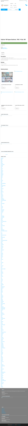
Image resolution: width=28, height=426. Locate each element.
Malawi (1, 288)
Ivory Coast (2, 265)
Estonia (1, 227)
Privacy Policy (3, 409)
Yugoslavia (2, 383)
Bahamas (2, 171)
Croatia (1, 212)
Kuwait (1, 275)
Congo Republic (2, 209)
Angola (1, 162)
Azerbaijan (2, 170)
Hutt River (2, 256)
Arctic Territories (2, 164)
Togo (1, 362)
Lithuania (2, 283)
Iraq (1, 261)
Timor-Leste (2, 361)
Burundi (2, 193)
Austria (1, 169)
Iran (1, 260)
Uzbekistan (2, 375)
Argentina (2, 165)
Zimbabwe (2, 386)
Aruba (1, 167)
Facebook (24, 10)
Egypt (1, 223)
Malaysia (2, 290)
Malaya (1, 289)
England (2, 224)
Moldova (2, 299)
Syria (1, 355)
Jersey (1, 269)
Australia (2, 168)
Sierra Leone (2, 338)
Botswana (2, 186)
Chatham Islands (2, 203)
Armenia (2, 166)
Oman (1, 316)
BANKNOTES (11, 3)
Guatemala (2, 246)
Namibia (2, 304)
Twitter (25, 10)
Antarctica (2, 163)
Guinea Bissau (2, 249)
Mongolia (2, 300)
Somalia (2, 342)
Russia (1, 327)
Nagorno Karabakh (3, 303)
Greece (2, 245)
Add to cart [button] (3, 87)
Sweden (2, 354)
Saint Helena (2, 329)
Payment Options (3, 411)
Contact (27, 10)
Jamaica (1, 266)
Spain (1, 348)
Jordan (1, 270)
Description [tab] (2, 52)
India (1, 258)
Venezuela (2, 377)
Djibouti (1, 219)
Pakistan (5, 48)
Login (26, 1)
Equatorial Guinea (3, 225)
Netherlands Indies (3, 308)
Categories (4, 9)
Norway (2, 315)
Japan (1, 267)
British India (2, 188)
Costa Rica (2, 211)
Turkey (1, 367)
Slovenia (2, 340)
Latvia (1, 278)
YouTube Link (7, 154)
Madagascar (2, 287)
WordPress (13, 424)
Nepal (1, 305)
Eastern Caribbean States (3, 221)
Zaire (1, 384)
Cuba (1, 213)
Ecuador (2, 222)
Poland (1, 322)
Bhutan (1, 181)
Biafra (1, 182)
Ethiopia (2, 228)
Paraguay (2, 319)
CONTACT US (15, 7)
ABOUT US (11, 7)
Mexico (1, 298)
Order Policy (3, 410)
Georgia (2, 239)
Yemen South (2, 382)
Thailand (2, 360)
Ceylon (1, 201)
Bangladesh (2, 173)
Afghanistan (2, 158)
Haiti (1, 251)
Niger (1, 310)
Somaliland (2, 343)
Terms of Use (3, 408)
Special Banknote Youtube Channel (22, 10)
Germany (2, 241)
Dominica (2, 220)
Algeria (1, 160)
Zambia (1, 385)
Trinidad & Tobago (3, 365)
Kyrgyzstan (2, 276)
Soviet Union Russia (3, 347)
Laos (1, 277)
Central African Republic (3, 200)
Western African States (3, 380)
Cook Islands (2, 210)
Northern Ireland (2, 314)
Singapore (2, 339)
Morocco (2, 295)
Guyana (1, 250)
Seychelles (2, 337)
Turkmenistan (2, 368)
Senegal (2, 335)
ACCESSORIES (14, 5)
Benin (1, 179)
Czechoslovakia (2, 217)
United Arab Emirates (3, 372)
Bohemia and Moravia (3, 183)
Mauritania (2, 296)
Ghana (1, 242)
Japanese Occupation (3, 268)
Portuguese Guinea (3, 324)
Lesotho (2, 280)
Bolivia (1, 184)
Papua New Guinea (3, 318)
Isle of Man (2, 262)
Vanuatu (2, 376)
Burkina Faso (2, 191)
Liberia (1, 281)
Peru (1, 320)
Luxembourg (2, 284)
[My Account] (24, 5)
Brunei (1, 189)
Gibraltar (2, 243)
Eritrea (1, 226)
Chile (1, 204)
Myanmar (2, 302)
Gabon (1, 236)
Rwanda (2, 328)
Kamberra (2, 271)
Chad (1, 202)
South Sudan (2, 346)
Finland (1, 232)
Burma (1, 192)
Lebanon (2, 279)
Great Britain (2, 244)
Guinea (1, 248)
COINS (15, 3)
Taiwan (1, 356)
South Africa (2, 344)
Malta (1, 294)
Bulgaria (2, 190)
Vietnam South (2, 379)
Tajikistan (2, 357)
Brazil (1, 187)
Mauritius (2, 297)
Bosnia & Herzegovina (3, 185)
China (1, 205)
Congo (1, 208)
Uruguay (2, 374)
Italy (1, 264)
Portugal (2, 323)
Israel (1, 263)
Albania (1, 159)
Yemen (1, 381)
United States (2, 373)
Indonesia (2, 259)
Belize (1, 178)
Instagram (23, 10)
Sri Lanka (2, 349)
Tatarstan (2, 359)
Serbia (1, 336)
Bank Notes (3, 48)
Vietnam (2, 378)
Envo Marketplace (19, 424)
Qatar (1, 325)
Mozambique (2, 301)
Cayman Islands (2, 199)
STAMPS (11, 5)
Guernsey (2, 247)
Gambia (2, 238)
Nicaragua (2, 309)
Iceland (1, 257)
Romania (2, 326)
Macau (1, 285)
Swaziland (2, 353)
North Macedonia (3, 286)
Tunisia (1, 366)
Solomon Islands (3, 341)
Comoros (2, 207)
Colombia (2, 206)
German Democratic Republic (4, 240)
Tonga (1, 363)
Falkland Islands (2, 229)
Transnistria (2, 364)
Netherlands (2, 306)
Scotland (2, 334)
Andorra (2, 161)
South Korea (2, 345)
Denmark (2, 218)
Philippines (2, 321)
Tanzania (2, 358)
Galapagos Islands (3, 237)
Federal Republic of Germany (4, 230)
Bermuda (2, 180)
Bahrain (1, 172)
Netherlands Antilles (3, 307)
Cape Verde (2, 198)
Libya (1, 282)
